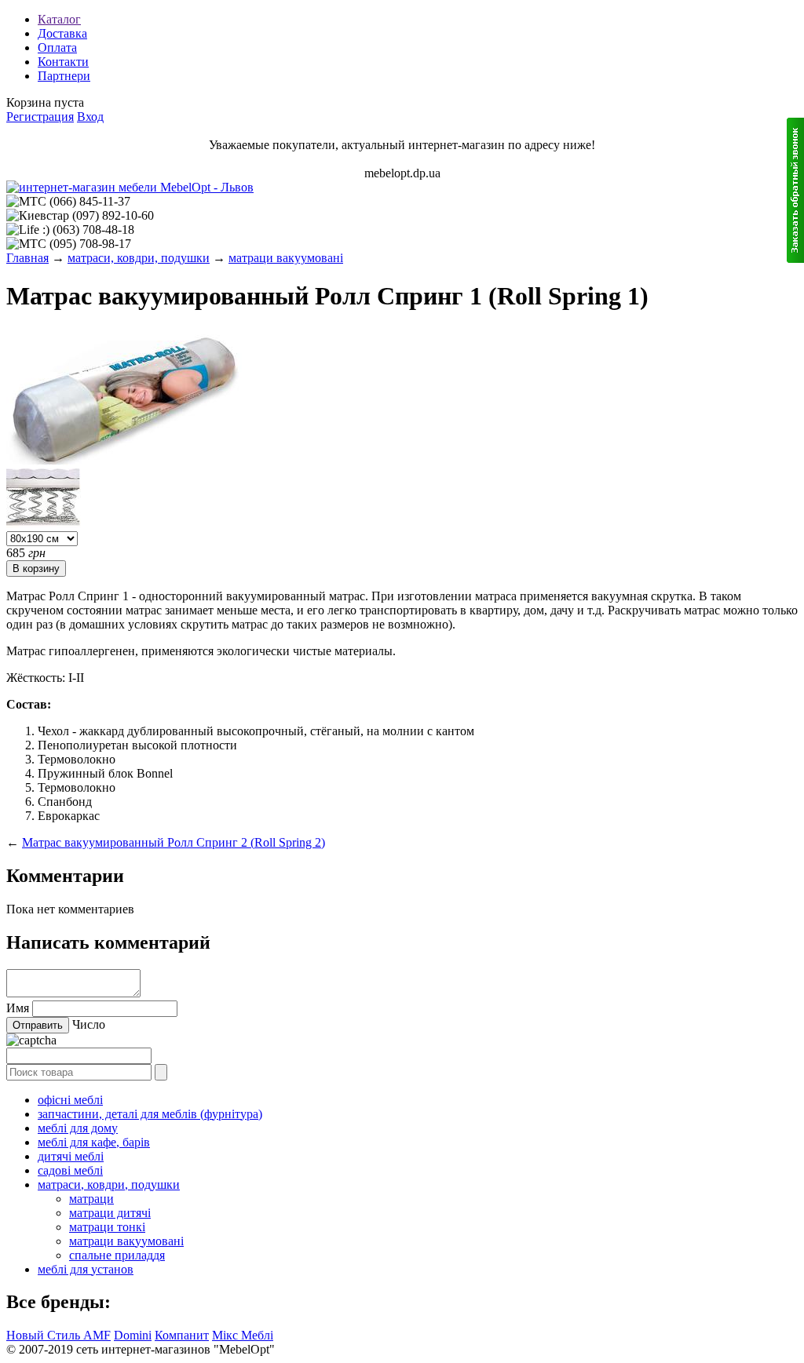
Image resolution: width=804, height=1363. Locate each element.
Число (88, 1024)
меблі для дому (78, 1128)
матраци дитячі (110, 1212)
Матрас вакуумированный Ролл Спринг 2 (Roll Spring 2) (173, 842)
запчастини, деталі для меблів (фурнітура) (150, 1114)
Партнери (64, 75)
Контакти (63, 61)
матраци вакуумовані (285, 257)
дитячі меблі (71, 1156)
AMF (97, 1335)
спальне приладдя (117, 1255)
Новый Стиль (44, 1335)
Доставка (62, 33)
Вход (90, 116)
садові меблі (70, 1170)
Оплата (57, 47)
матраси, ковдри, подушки (139, 257)
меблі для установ (85, 1269)
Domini (133, 1335)
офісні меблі (70, 1099)
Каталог (59, 19)
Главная (27, 257)
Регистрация (40, 116)
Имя (17, 1008)
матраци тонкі (107, 1227)
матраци (91, 1198)
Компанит (182, 1335)
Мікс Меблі (242, 1335)
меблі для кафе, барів (94, 1142)
